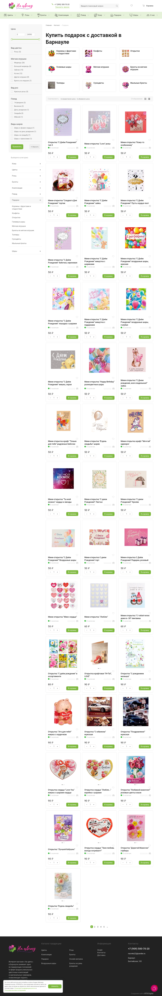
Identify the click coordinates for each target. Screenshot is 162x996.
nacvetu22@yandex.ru (136, 954)
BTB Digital (148, 993)
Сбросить (35, 147)
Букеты (43, 15)
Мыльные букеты (19, 243)
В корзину (72, 157)
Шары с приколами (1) (23, 139)
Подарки (117, 15)
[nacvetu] (21, 5)
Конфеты (16, 213)
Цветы (10, 15)
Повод (83, 15)
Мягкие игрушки (19, 226)
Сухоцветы (16, 239)
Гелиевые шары (18, 222)
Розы (27, 15)
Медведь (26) (19, 63)
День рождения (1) (21, 110)
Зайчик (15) (18, 70)
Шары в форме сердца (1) (24, 128)
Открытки (16, 217)
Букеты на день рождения (75, 964)
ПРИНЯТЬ (54, 986)
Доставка (101, 955)
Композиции (63, 15)
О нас (152, 15)
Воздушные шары (48, 963)
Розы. (14, 176)
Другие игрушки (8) (21, 77)
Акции (99, 950)
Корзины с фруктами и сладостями (21, 207)
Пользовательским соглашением (15, 990)
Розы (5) (17, 52)
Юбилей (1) (18, 117)
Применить (17, 147)
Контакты (101, 953)
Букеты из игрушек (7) (22, 81)
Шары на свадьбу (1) (22, 135)
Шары (135, 15)
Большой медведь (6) (22, 66)
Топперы (15, 235)
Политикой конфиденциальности (25, 988)
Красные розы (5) (21, 92)
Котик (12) (18, 73)
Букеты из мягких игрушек (23, 230)
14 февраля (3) (20, 103)
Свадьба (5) (18, 113)
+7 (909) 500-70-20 (139, 948)
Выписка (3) (19, 106)
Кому (100, 15)
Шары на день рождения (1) (25, 132)
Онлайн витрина (76, 959)
